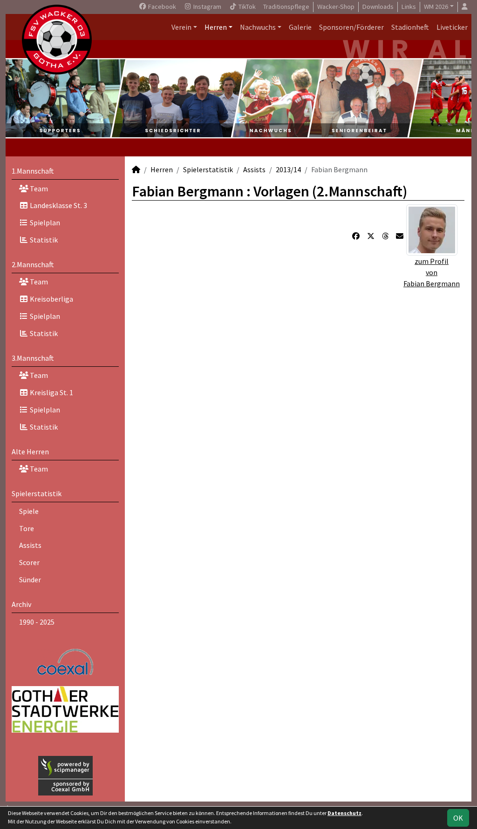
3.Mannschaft (33, 358)
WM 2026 (436, 6)
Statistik (43, 239)
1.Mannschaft (33, 170)
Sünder (30, 579)
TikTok (246, 6)
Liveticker (452, 27)
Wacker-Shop (335, 6)
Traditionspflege (286, 6)
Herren (215, 27)
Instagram (206, 6)
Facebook (161, 6)
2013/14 (288, 169)
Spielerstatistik (36, 493)
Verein (181, 27)
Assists (30, 545)
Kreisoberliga (50, 298)
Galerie (300, 27)
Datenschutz (344, 812)
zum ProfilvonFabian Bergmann (431, 272)
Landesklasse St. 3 (57, 205)
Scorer (29, 562)
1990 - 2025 (37, 622)
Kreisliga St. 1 (50, 392)
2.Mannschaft (33, 264)
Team (38, 188)
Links (409, 6)
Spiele (29, 511)
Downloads (378, 6)
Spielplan (44, 222)
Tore (26, 528)
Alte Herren (30, 451)
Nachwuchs (258, 27)
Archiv (21, 604)
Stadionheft (410, 27)
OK (458, 817)
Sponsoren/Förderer (351, 27)
